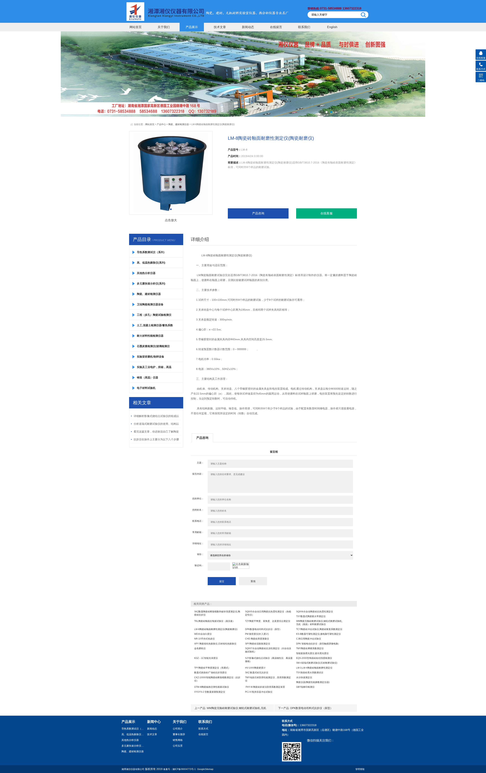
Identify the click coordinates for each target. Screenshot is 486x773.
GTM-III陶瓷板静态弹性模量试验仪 (211, 687)
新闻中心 (154, 722)
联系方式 (203, 728)
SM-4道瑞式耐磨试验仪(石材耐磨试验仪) (316, 663)
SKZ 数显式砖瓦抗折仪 (256, 672)
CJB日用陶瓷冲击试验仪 (308, 638)
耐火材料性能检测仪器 (150, 335)
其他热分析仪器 (146, 273)
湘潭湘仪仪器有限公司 (133, 769)
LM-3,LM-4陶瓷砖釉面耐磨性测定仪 (314, 667)
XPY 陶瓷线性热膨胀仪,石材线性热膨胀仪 (215, 643)
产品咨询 (258, 213)
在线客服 (326, 213)
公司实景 (178, 745)
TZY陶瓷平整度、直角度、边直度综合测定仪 (267, 621)
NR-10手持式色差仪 (204, 638)
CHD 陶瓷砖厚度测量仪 (257, 638)
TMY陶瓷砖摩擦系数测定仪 (310, 648)
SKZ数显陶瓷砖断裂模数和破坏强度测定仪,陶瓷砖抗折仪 (217, 613)
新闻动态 (248, 27)
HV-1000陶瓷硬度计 (255, 667)
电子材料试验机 (146, 387)
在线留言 (276, 27)
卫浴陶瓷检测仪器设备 (150, 304)
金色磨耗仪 (200, 648)
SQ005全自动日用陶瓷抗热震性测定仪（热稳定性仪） (268, 613)
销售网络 (178, 740)
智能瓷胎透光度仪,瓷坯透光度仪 (312, 653)
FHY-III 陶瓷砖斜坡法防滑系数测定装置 (265, 687)
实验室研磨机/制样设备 (150, 356)
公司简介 (178, 728)
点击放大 (171, 220)
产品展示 (192, 27)
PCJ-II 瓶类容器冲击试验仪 (258, 692)
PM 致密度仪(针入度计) (257, 634)
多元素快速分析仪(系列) (151, 283)
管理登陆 (359, 769)
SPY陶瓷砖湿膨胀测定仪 (257, 643)
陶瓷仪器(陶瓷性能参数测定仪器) (313, 682)
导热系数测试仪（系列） (151, 252)
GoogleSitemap (205, 769)
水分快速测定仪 (304, 677)
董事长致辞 (179, 734)
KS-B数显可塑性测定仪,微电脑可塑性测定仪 (318, 634)
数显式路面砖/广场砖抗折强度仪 (210, 672)
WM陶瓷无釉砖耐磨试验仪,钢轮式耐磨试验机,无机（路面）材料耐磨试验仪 (319, 623)
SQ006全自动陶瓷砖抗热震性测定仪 (314, 611)
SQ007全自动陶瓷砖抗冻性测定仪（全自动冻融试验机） (268, 650)
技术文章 (220, 27)
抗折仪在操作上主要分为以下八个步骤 (156, 439)
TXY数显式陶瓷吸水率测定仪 (311, 616)
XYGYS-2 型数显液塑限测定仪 (209, 692)
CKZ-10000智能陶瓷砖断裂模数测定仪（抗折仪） (217, 679)
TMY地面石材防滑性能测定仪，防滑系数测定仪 (268, 679)
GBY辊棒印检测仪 (305, 687)
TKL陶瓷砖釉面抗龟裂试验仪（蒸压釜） (214, 621)
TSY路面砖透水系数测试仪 (309, 672)
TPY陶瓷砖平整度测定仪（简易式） (212, 667)
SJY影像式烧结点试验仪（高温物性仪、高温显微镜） (269, 660)
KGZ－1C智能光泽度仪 (206, 658)
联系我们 (304, 27)
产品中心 (161, 124)
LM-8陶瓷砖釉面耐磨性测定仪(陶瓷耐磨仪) (215, 629)
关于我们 (164, 27)
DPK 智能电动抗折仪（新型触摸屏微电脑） (318, 643)
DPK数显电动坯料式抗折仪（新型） (263, 629)
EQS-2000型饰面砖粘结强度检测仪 (314, 658)
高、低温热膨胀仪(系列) (151, 262)
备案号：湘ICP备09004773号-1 (179, 769)
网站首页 (135, 27)
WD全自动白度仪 (203, 634)
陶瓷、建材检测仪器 (178, 124)
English (332, 27)
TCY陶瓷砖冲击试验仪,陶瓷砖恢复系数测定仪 (319, 629)
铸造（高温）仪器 (147, 377)
